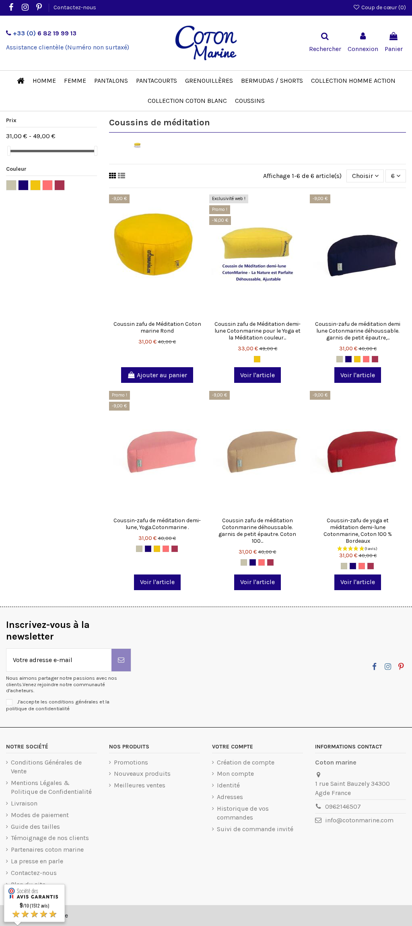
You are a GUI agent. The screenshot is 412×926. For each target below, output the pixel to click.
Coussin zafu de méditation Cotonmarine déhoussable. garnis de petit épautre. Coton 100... (257, 530)
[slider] (8, 151)
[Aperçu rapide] (170, 313)
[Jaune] (257, 359)
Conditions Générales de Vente (46, 766)
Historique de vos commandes (243, 813)
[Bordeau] (375, 359)
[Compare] (157, 313)
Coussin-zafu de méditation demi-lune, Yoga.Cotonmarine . (157, 524)
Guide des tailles (35, 826)
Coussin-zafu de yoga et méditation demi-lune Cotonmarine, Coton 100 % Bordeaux (357, 530)
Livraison (24, 803)
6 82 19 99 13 (44, 33)
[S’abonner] (121, 660)
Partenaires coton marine (47, 849)
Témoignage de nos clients (50, 838)
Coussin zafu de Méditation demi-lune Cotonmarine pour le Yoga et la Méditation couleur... (257, 331)
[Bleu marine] (348, 359)
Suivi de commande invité (255, 829)
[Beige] (339, 359)
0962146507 (343, 806)
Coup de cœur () (383, 7)
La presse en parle (37, 861)
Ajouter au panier (162, 375)
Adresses (230, 797)
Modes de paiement (40, 815)
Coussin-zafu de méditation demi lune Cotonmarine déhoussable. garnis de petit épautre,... (357, 331)
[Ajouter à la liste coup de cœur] (144, 313)
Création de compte (245, 762)
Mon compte (235, 773)
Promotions (131, 762)
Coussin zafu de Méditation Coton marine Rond (157, 327)
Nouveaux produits (142, 773)
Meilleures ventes (139, 785)
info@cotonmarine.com (359, 820)
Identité (228, 785)
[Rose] (366, 359)
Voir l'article (257, 375)
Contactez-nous (75, 7)
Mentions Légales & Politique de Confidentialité (51, 787)
